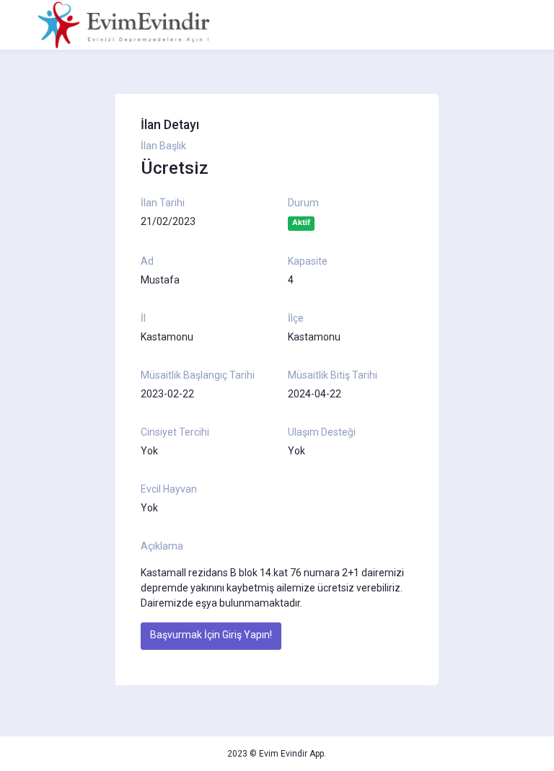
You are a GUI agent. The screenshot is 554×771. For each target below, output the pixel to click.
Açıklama (162, 546)
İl (143, 318)
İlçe (296, 318)
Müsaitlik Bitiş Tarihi (332, 375)
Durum (303, 202)
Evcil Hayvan (169, 489)
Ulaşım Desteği (322, 432)
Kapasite (307, 261)
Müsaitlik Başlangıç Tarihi (198, 375)
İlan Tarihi (163, 202)
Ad (147, 261)
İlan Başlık (163, 145)
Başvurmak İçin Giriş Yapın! (211, 634)
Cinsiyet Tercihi (175, 432)
